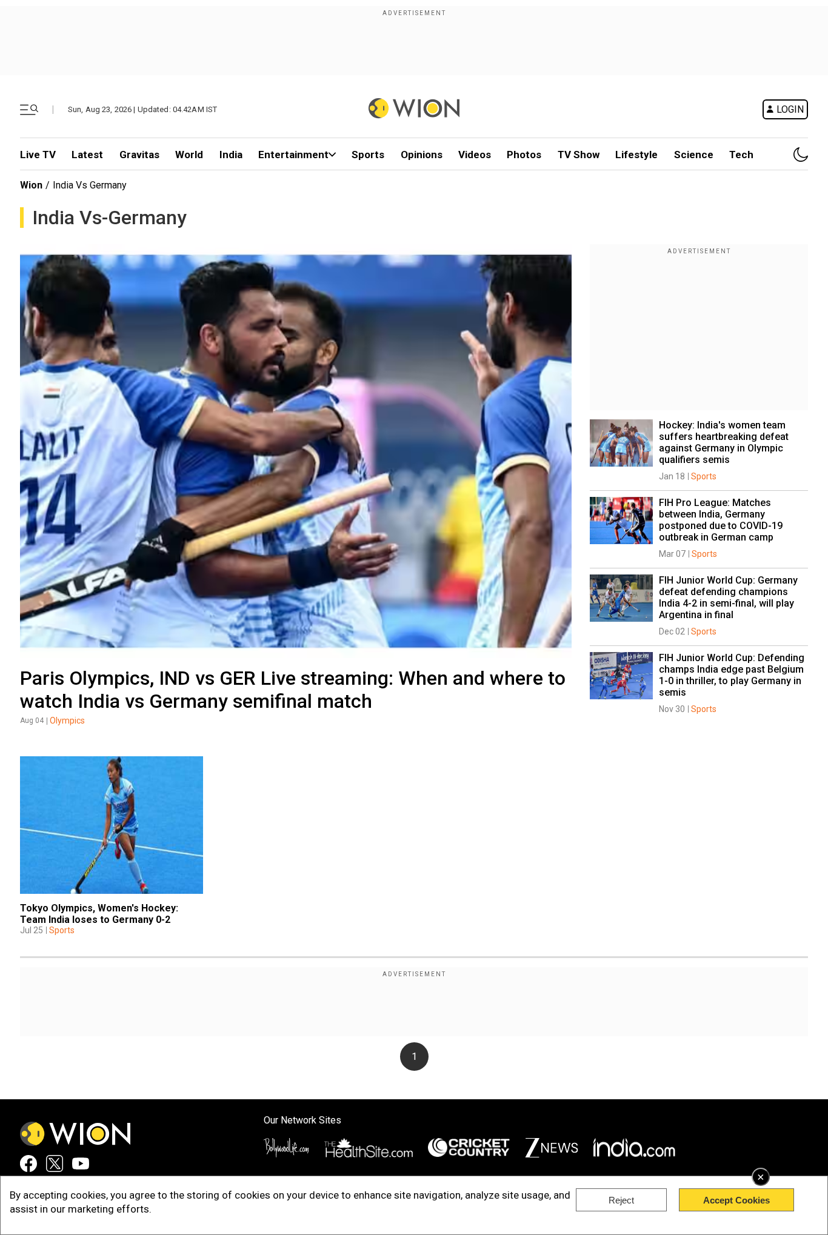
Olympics (67, 720)
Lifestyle (636, 154)
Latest (87, 154)
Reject (621, 1200)
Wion (31, 185)
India (230, 154)
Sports (368, 154)
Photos (524, 154)
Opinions (421, 154)
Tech (741, 154)
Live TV (38, 154)
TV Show (578, 154)
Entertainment (293, 154)
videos (474, 154)
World (189, 154)
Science (693, 154)
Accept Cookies (736, 1200)
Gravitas (139, 154)
